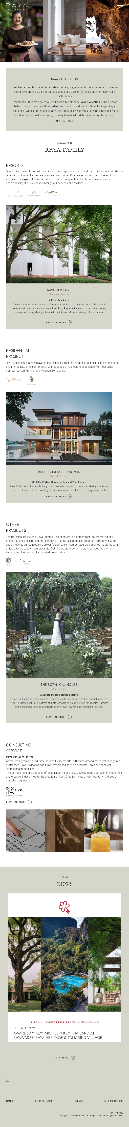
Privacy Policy (116, 1113)
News (79, 1101)
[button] (120, 6)
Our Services (44, 1101)
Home (10, 1101)
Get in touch (113, 1101)
